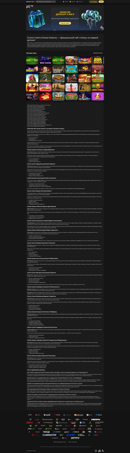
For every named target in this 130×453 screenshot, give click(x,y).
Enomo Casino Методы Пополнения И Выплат (36, 118)
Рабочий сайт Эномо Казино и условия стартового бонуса (39, 105)
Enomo (30, 1)
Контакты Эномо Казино (72, 441)
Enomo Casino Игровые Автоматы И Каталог (36, 115)
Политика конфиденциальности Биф (59, 441)
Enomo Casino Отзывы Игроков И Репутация (36, 126)
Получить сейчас (65, 23)
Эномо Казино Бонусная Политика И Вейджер (36, 122)
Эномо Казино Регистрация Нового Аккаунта (36, 109)
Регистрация (93, 1)
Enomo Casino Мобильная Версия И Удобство (36, 121)
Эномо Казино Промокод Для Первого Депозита (37, 114)
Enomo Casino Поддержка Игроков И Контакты (36, 123)
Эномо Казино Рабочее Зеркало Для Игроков (36, 111)
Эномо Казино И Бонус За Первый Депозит (35, 106)
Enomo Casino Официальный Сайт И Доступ (36, 107)
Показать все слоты (97, 53)
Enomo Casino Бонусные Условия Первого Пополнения (38, 113)
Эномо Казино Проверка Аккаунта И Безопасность (37, 119)
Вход (101, 1)
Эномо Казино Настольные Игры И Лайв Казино (37, 117)
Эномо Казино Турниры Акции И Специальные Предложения (39, 124)
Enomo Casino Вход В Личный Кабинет (35, 110)
